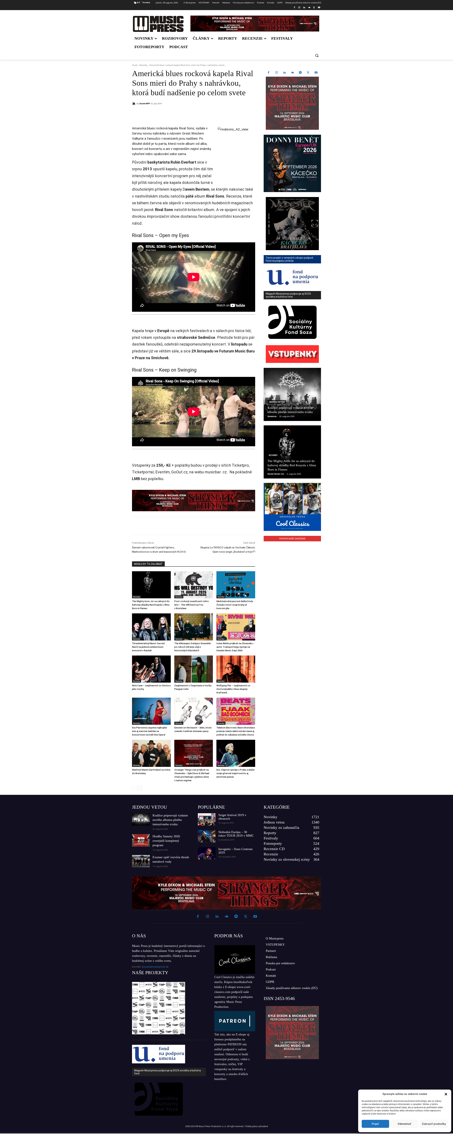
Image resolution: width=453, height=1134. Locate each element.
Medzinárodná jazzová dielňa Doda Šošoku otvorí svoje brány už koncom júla (234, 605)
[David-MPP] (134, 103)
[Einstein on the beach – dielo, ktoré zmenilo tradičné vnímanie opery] (193, 711)
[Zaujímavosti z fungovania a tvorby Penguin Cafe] (193, 669)
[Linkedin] (304, 8)
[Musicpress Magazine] (158, 24)
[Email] (183, 112)
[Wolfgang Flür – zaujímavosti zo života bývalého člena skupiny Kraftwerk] (235, 669)
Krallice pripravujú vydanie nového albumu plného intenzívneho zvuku (170, 820)
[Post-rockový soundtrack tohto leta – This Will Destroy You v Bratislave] (193, 584)
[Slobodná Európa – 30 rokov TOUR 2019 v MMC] (207, 836)
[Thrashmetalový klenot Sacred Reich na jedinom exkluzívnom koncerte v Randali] (151, 626)
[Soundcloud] (309, 8)
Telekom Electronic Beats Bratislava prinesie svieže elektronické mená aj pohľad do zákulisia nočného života (235, 731)
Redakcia (272, 416)
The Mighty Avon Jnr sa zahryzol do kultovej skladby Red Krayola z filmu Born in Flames (151, 605)
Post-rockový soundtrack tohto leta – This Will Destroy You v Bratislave (191, 605)
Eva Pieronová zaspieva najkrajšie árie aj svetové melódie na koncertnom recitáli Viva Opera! (149, 731)
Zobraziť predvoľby (434, 1124)
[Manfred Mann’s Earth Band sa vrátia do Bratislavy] (151, 753)
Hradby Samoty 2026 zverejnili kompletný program (166, 840)
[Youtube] (319, 8)
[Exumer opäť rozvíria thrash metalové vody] (141, 861)
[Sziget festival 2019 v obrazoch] (207, 819)
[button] (446, 1094)
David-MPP (144, 103)
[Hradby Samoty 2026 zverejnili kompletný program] (141, 840)
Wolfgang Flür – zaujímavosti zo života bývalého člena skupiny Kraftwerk (233, 689)
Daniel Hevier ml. (276, 473)
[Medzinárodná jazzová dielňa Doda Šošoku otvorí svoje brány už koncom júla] (235, 584)
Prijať (375, 1124)
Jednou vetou (277, 402)
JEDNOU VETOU (149, 807)
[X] (314, 8)
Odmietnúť (404, 1124)
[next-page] (140, 788)
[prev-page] (134, 788)
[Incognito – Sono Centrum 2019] (207, 853)
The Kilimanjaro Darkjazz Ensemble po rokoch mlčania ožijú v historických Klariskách (192, 647)
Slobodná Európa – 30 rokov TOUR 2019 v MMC (236, 833)
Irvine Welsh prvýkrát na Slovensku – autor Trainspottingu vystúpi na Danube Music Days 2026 (235, 647)
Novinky (143, 65)
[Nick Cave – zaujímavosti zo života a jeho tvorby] (151, 669)
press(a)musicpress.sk (155, 966)
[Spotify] (300, 72)
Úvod (134, 65)
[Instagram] (299, 8)
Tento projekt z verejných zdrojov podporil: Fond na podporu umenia (165, 1037)
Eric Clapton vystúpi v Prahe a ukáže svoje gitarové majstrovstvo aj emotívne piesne (235, 773)
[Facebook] (294, 8)
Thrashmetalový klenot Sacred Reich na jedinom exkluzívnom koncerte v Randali (148, 647)
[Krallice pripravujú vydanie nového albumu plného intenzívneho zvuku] (292, 394)
